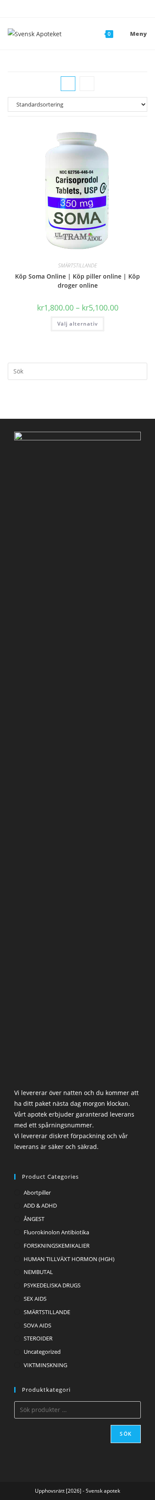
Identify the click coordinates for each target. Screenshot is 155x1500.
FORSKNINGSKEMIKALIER (57, 1245)
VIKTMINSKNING (45, 1365)
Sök (126, 1433)
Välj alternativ (77, 323)
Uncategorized (42, 1352)
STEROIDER (38, 1338)
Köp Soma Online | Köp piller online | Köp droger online (77, 280)
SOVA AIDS (37, 1325)
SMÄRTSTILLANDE (77, 265)
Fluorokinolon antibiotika (56, 1232)
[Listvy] (87, 83)
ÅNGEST (34, 1219)
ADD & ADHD (40, 1205)
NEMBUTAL (38, 1272)
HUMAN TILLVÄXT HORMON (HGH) (69, 1259)
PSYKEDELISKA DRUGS (52, 1285)
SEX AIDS (35, 1298)
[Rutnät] (68, 83)
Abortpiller (37, 1192)
